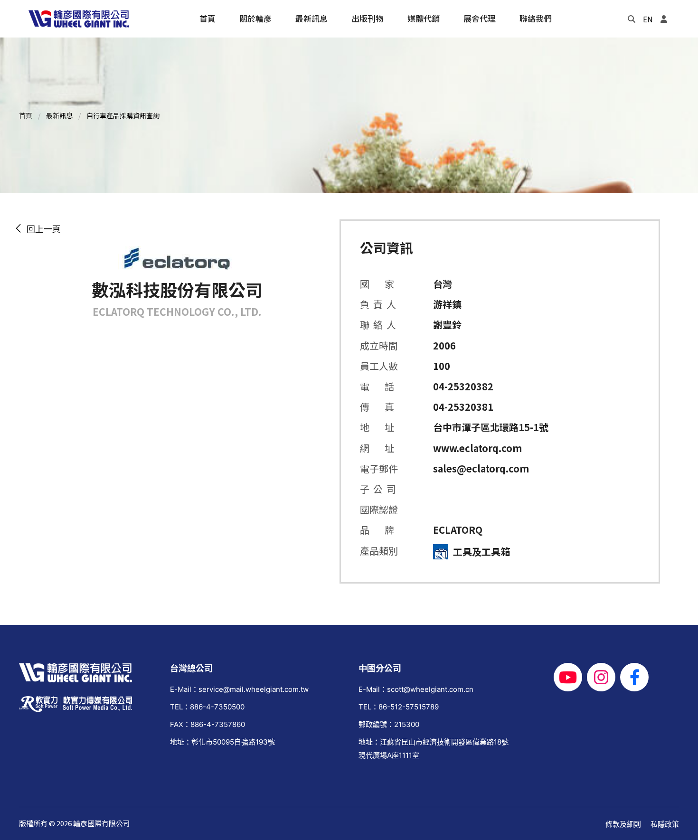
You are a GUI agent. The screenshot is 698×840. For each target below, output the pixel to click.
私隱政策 (665, 824)
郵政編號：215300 (388, 724)
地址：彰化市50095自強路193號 (222, 741)
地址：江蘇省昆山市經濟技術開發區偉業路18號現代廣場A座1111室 (433, 748)
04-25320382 (463, 386)
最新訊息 (59, 115)
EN (648, 19)
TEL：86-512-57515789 (398, 706)
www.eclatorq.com (477, 448)
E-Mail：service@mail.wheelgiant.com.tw (239, 689)
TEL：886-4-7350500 (207, 706)
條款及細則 (623, 824)
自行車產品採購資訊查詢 (123, 115)
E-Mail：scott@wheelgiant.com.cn (415, 689)
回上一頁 (42, 228)
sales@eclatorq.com (481, 468)
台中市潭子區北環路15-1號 (490, 427)
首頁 (25, 115)
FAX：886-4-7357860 (207, 724)
